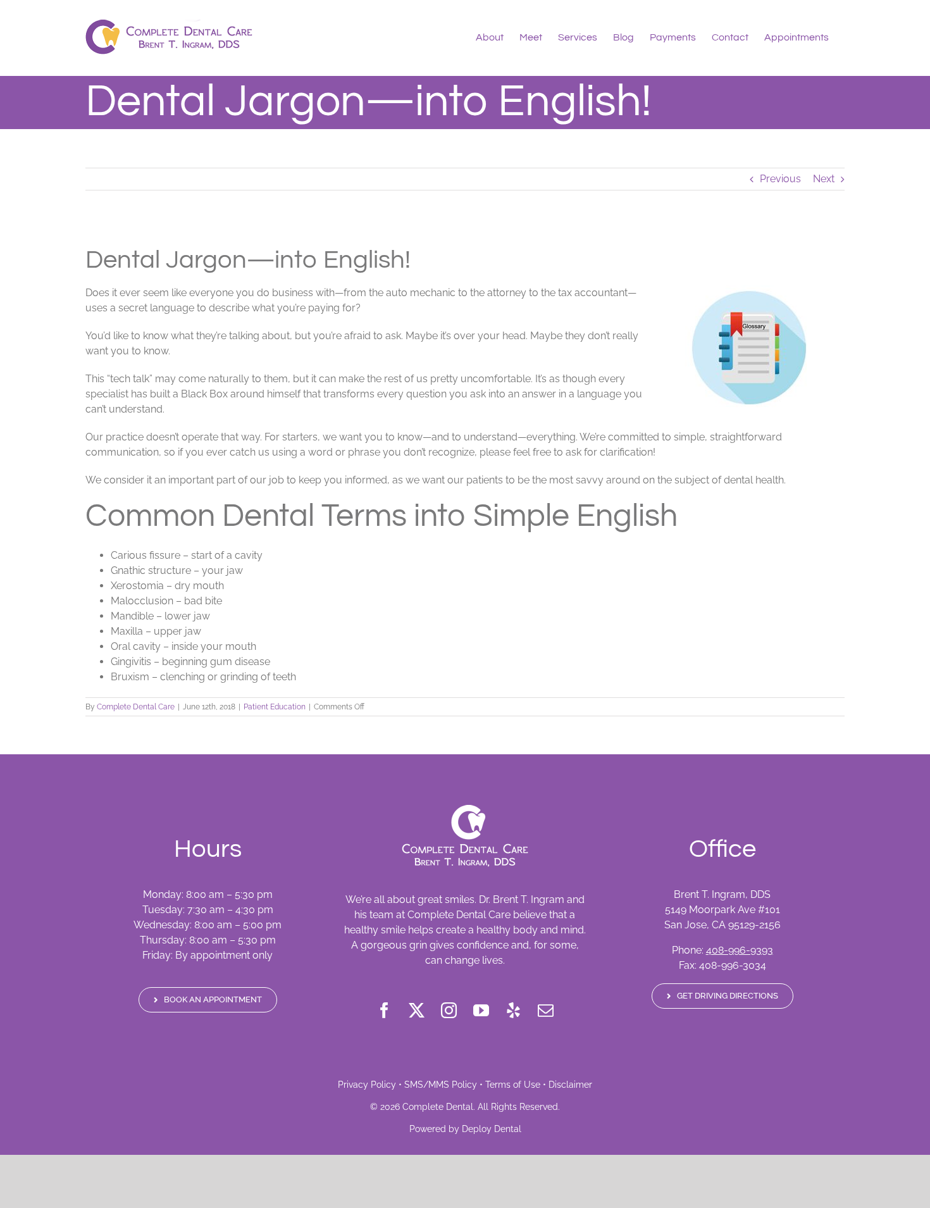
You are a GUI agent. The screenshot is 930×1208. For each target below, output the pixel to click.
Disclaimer (570, 1085)
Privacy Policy (367, 1085)
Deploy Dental (491, 1129)
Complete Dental (437, 1107)
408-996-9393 (739, 950)
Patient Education (275, 706)
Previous (780, 179)
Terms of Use (512, 1085)
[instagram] (449, 1010)
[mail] (546, 1010)
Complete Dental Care (136, 706)
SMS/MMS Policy (440, 1085)
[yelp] (513, 1010)
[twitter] (417, 1010)
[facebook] (384, 1010)
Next (823, 179)
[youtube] (481, 1010)
